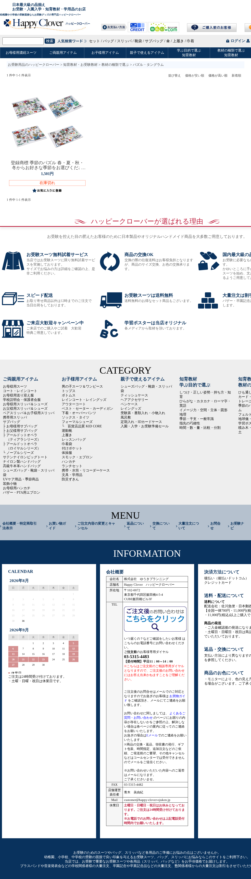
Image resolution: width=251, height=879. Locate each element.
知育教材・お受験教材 (80, 65)
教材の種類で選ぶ (115, 65)
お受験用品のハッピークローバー (33, 65)
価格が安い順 (194, 75)
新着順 (236, 75)
